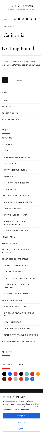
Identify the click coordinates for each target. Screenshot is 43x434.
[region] (21, 413)
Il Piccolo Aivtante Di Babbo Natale (19, 314)
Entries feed (8, 107)
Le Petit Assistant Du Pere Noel (21, 278)
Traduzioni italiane (12, 300)
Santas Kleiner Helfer (15, 215)
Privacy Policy (9, 243)
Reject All (21, 429)
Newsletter (8, 237)
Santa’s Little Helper (15, 170)
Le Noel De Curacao (14, 272)
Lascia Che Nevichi (13, 322)
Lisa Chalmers (21, 6)
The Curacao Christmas (17, 183)
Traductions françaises (15, 259)
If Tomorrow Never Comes (18, 157)
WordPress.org (10, 119)
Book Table (8, 144)
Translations (11, 189)
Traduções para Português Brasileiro (17, 251)
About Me (7, 138)
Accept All (21, 416)
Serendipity (10, 176)
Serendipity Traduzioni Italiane (21, 335)
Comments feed (10, 113)
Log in (5, 100)
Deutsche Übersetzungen (15, 196)
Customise (21, 422)
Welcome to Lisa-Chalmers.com (19, 341)
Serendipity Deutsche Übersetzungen (15, 222)
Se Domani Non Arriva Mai (17, 329)
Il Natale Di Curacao (15, 306)
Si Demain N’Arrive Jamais (17, 294)
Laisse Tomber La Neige (16, 265)
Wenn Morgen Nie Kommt (17, 230)
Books (5, 151)
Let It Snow (10, 164)
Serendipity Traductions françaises (17, 286)
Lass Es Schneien (12, 209)
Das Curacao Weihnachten (18, 202)
